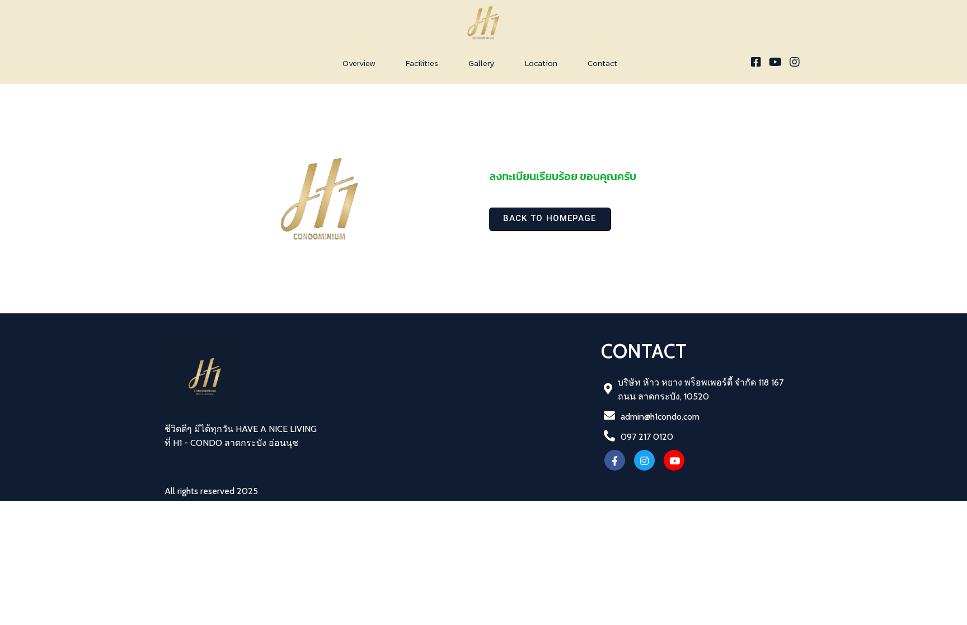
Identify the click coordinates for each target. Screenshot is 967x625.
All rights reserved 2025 (211, 491)
